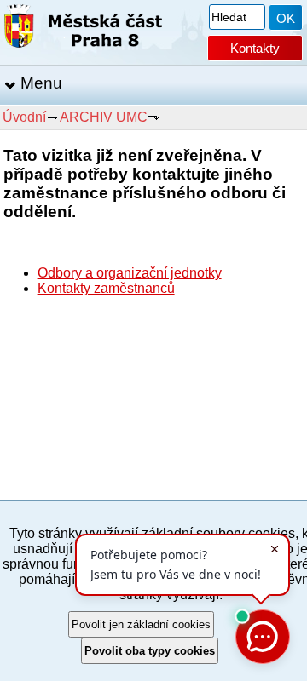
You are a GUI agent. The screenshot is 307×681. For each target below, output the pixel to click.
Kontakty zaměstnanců (106, 288)
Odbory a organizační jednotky (130, 273)
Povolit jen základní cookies (141, 624)
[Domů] (83, 29)
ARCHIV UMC (104, 117)
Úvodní (24, 117)
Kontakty (255, 48)
